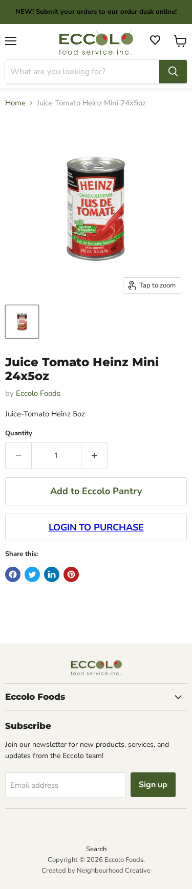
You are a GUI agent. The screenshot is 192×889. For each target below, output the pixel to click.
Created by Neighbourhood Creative (96, 870)
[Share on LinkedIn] (51, 574)
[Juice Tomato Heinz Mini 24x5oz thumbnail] (22, 321)
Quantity (18, 433)
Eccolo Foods (38, 393)
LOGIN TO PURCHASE (96, 527)
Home (15, 103)
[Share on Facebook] (12, 574)
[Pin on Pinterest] (71, 574)
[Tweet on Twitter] (32, 574)
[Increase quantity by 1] (94, 455)
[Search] (173, 71)
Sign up (153, 784)
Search (96, 849)
